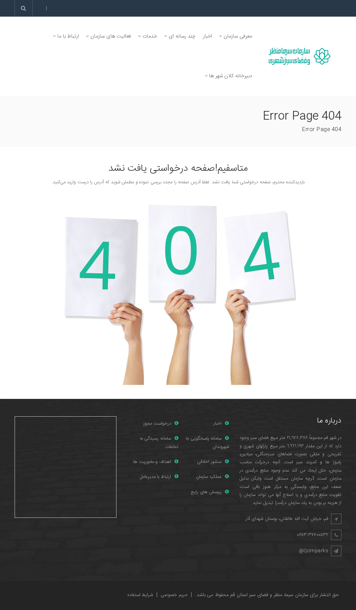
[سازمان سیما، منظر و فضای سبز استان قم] (298, 56)
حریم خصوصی (174, 595)
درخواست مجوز (157, 423)
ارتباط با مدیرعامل (155, 477)
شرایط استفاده (140, 595)
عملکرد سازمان (209, 477)
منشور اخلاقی (209, 462)
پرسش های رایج (206, 492)
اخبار (217, 423)
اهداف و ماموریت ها (152, 462)
